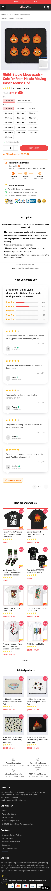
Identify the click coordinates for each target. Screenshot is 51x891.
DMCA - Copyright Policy (10, 821)
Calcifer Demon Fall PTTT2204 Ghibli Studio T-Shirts (36, 534)
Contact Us (6, 845)
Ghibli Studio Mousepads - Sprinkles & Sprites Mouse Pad (36, 701)
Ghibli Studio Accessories (19, 15)
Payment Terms (7, 838)
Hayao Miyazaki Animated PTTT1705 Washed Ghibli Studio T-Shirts (12, 534)
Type (5, 97)
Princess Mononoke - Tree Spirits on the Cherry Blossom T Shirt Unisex (12, 646)
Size (4, 104)
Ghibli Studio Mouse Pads (12, 18)
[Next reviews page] (46, 487)
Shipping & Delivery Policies (11, 835)
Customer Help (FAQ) (9, 848)
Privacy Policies (7, 817)
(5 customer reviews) (21, 88)
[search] (43, 7)
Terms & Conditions (9, 814)
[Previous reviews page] (34, 487)
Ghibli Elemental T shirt (35, 644)
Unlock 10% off (5, 880)
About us (5, 811)
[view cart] (47, 7)
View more (25, 661)
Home (3, 15)
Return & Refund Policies (11, 842)
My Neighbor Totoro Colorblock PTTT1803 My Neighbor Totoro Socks (12, 572)
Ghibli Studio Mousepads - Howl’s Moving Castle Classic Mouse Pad (37, 739)
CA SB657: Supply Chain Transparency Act (17, 824)
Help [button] (46, 888)
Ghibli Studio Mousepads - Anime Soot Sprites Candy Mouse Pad (12, 739)
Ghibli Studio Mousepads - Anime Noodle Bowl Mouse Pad (12, 701)
